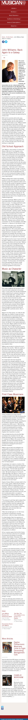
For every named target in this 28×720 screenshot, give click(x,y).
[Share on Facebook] (3, 41)
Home (3, 37)
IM (4, 57)
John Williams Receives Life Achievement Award (7, 615)
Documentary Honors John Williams (7, 624)
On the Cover (9, 37)
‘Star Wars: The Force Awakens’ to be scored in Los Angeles (19, 616)
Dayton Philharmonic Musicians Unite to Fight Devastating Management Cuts (19, 649)
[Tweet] (6, 41)
